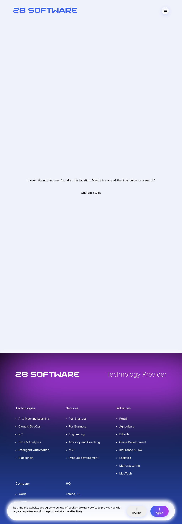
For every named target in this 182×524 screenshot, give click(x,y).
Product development (84, 458)
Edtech (124, 434)
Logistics (125, 458)
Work (22, 494)
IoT (20, 434)
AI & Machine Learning (33, 418)
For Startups (78, 418)
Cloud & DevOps (29, 426)
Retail (123, 418)
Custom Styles (91, 192)
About (22, 502)
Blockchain (25, 458)
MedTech (125, 473)
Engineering (77, 434)
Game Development (132, 442)
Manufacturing (129, 465)
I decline (136, 511)
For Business (77, 426)
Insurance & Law (130, 450)
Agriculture (127, 426)
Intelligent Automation (33, 450)
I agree (159, 511)
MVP (72, 450)
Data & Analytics (29, 442)
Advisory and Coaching (84, 442)
